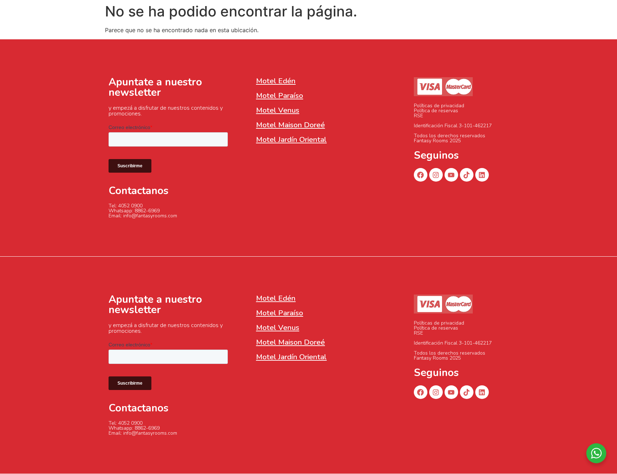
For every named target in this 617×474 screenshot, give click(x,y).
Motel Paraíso (279, 95)
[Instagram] (436, 175)
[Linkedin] (482, 175)
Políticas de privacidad (439, 105)
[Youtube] (451, 175)
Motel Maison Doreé (290, 125)
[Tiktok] (466, 175)
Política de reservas (436, 110)
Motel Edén (276, 81)
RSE (418, 115)
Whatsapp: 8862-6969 (134, 210)
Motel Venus (277, 110)
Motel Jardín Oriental (291, 139)
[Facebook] (420, 175)
